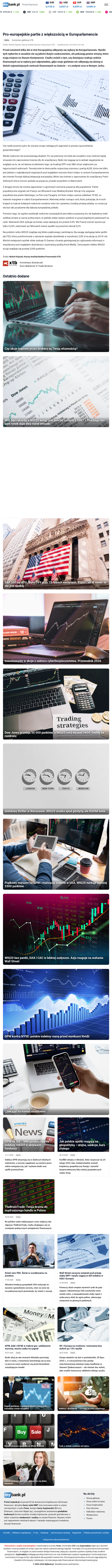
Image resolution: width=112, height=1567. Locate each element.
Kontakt (6, 1533)
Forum (89, 1518)
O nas (35, 1533)
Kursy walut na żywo (95, 1501)
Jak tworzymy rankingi (60, 1533)
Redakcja (44, 1533)
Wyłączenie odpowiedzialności (56, 1539)
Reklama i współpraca (21, 1533)
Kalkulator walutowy (95, 1511)
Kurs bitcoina (92, 1508)
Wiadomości (92, 1515)
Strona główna (93, 1498)
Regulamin (76, 1533)
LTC (40, 12)
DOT (97, 12)
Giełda (6, 40)
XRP (15, 12)
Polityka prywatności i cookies (96, 1533)
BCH (68, 12)
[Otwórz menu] (106, 5)
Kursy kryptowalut (94, 1505)
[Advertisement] (56, 22)
